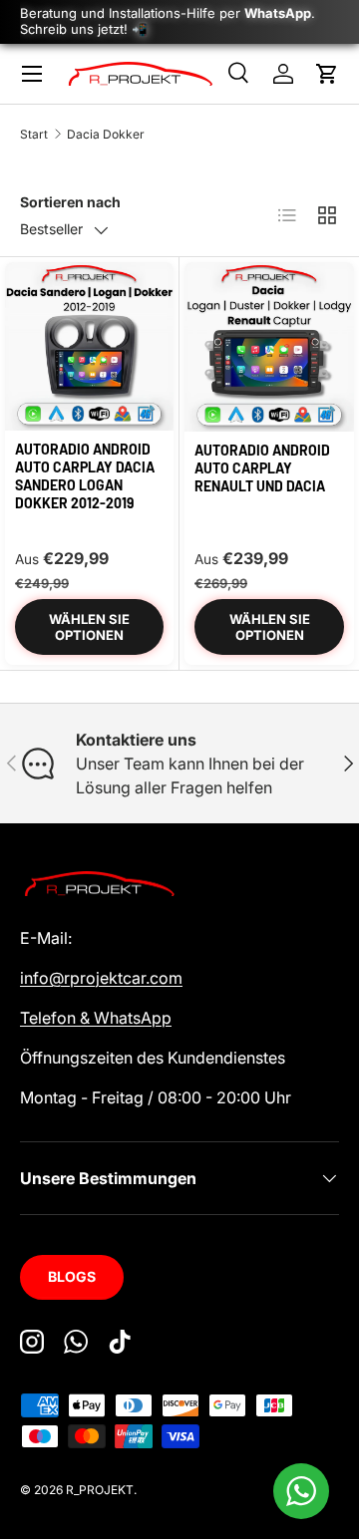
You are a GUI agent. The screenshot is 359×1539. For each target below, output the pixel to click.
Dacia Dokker (106, 134)
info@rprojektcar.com (101, 978)
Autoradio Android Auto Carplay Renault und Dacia (262, 468)
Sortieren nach (70, 201)
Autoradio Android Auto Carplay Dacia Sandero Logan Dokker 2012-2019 (85, 476)
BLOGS (72, 1276)
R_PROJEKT (100, 1489)
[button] (327, 74)
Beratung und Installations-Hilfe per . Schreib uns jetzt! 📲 (167, 21)
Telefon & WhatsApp (96, 1018)
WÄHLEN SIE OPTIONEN (89, 627)
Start (34, 134)
